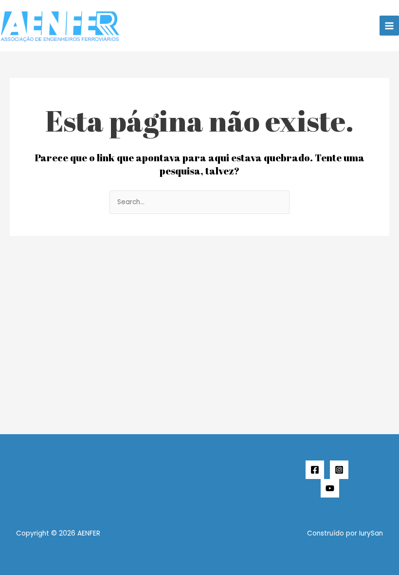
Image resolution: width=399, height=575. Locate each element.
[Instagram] (339, 469)
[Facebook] (315, 469)
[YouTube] (330, 488)
